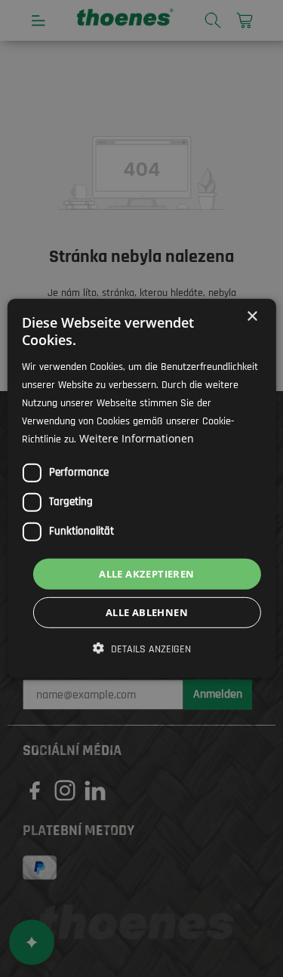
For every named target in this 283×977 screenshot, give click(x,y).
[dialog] (141, 488)
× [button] (251, 316)
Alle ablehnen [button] (147, 612)
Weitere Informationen (136, 438)
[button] (142, 649)
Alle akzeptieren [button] (146, 574)
